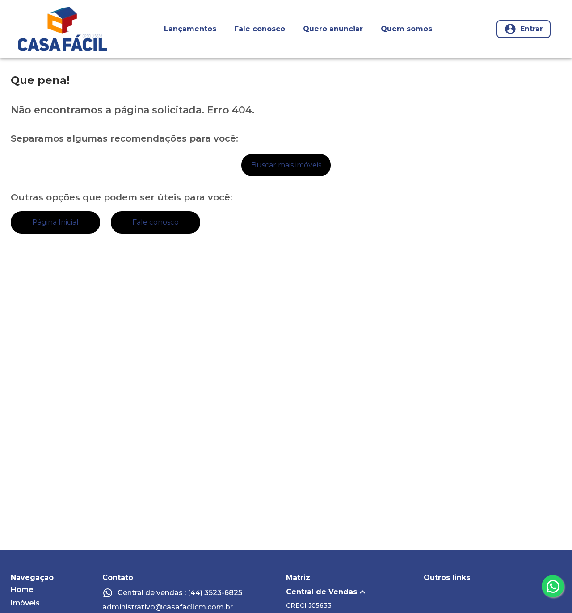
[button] (355, 592)
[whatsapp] (553, 586)
